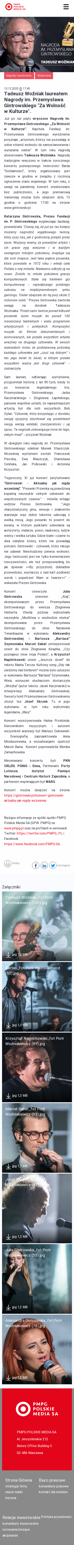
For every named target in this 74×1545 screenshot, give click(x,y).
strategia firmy (16, 1486)
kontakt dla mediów (53, 1492)
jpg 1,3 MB (20, 954)
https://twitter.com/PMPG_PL (39, 833)
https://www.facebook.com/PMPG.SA (32, 844)
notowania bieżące (16, 1529)
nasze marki (14, 1492)
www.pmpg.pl (14, 828)
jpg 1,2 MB (20, 1307)
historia (10, 1498)
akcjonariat (10, 1535)
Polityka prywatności (56, 1517)
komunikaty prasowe (54, 1486)
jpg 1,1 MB (20, 1166)
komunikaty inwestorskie (20, 1524)
